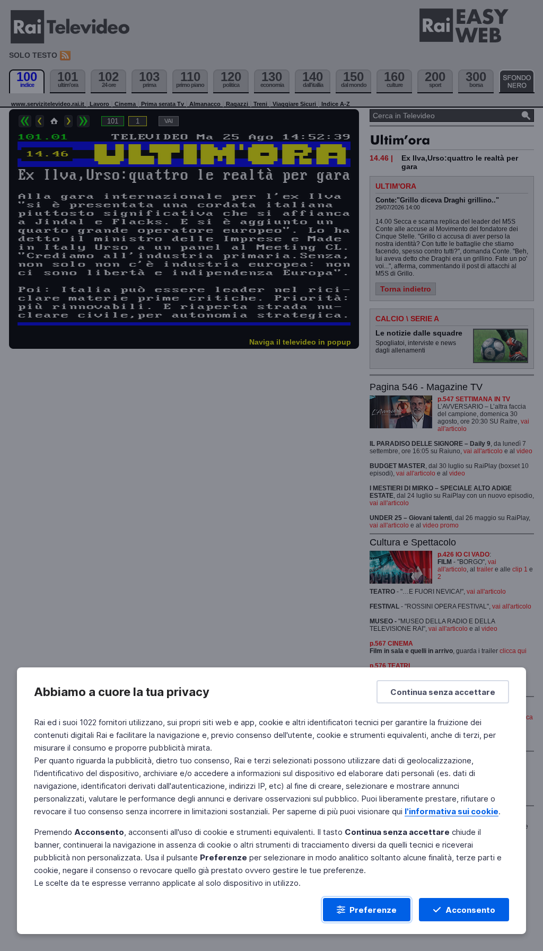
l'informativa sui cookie (451, 811)
